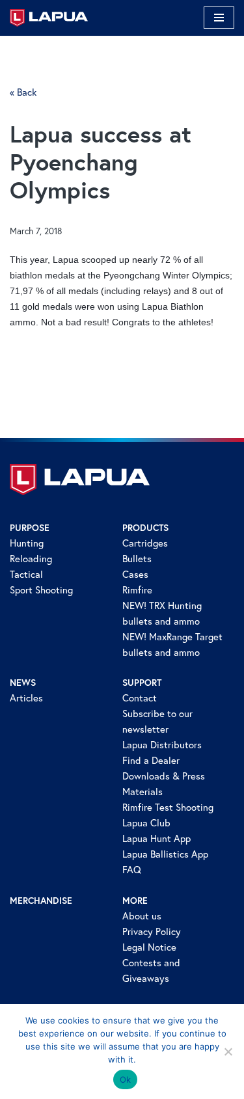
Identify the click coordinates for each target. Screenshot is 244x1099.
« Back (23, 92)
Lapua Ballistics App (165, 854)
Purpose (29, 528)
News (23, 682)
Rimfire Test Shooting (167, 807)
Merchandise (41, 900)
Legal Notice (149, 947)
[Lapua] (49, 18)
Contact (139, 698)
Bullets (137, 558)
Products (145, 528)
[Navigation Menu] (219, 18)
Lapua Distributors (162, 745)
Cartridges (145, 543)
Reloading (31, 558)
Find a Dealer (151, 760)
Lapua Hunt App (156, 838)
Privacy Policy (151, 931)
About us (141, 916)
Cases (135, 574)
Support (141, 682)
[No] (227, 1051)
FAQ (131, 869)
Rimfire (137, 590)
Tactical (26, 574)
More (135, 900)
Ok (125, 1079)
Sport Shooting (41, 590)
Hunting (27, 543)
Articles (26, 698)
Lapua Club (146, 823)
